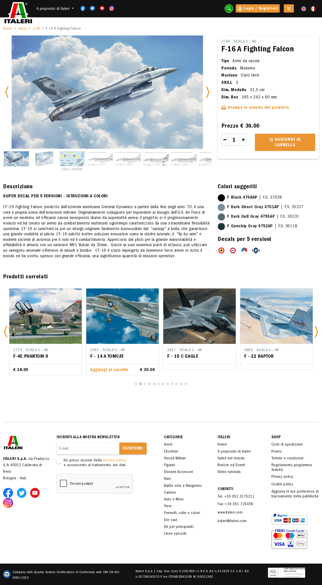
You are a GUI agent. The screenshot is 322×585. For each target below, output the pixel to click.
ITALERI (224, 437)
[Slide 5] (128, 159)
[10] (176, 384)
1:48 (36, 29)
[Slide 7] (183, 159)
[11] (181, 384)
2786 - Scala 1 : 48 (238, 42)
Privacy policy (282, 477)
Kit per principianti (178, 527)
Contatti (225, 489)
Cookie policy (282, 485)
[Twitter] (91, 8)
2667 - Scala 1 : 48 (107, 350)
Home (7, 29)
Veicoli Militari (175, 459)
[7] (163, 384)
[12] (185, 384)
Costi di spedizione (287, 445)
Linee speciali (175, 534)
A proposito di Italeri (234, 452)
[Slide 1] (16, 159)
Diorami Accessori (178, 472)
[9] (172, 384)
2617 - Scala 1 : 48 (184, 350)
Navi (167, 479)
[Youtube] (100, 8)
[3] (145, 384)
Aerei (22, 29)
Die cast (170, 520)
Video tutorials (229, 472)
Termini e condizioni (287, 459)
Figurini (169, 465)
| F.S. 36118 (262, 226)
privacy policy (114, 461)
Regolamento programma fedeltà (291, 467)
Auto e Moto (174, 500)
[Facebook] (81, 8)
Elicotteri (171, 452)
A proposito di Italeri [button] (53, 9)
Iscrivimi (133, 449)
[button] (5, 332)
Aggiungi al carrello (287, 143)
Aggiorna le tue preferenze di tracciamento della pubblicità (295, 494)
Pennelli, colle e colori (182, 513)
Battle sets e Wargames (183, 486)
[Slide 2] (44, 159)
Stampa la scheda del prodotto (257, 108)
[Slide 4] (100, 159)
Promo (276, 452)
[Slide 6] (156, 159)
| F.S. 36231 (263, 217)
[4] (149, 384)
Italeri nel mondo (231, 459)
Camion (170, 493)
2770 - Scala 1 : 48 (30, 350)
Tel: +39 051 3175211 (236, 497)
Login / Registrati (260, 9)
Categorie (173, 437)
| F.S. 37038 (254, 198)
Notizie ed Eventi (231, 465)
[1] (136, 384)
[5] (154, 384)
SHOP (276, 437)
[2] (140, 384)
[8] (167, 384)
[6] (158, 384)
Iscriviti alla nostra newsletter (88, 437)
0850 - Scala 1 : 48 (261, 350)
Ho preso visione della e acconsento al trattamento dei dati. (95, 463)
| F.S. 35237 (265, 207)
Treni (168, 506)
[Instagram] (111, 8)
